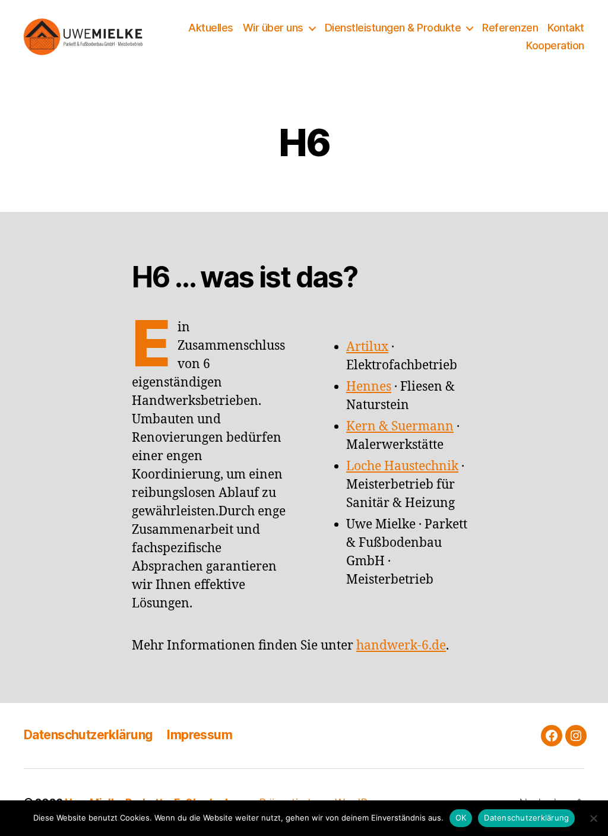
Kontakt (565, 27)
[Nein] (593, 818)
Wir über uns (273, 27)
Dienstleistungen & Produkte (393, 27)
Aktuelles (210, 27)
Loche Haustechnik (402, 466)
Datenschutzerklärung (88, 734)
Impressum (199, 734)
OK (461, 817)
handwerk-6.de (401, 646)
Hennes (368, 387)
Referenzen (510, 27)
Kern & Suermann (400, 427)
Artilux (367, 347)
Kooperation (555, 45)
